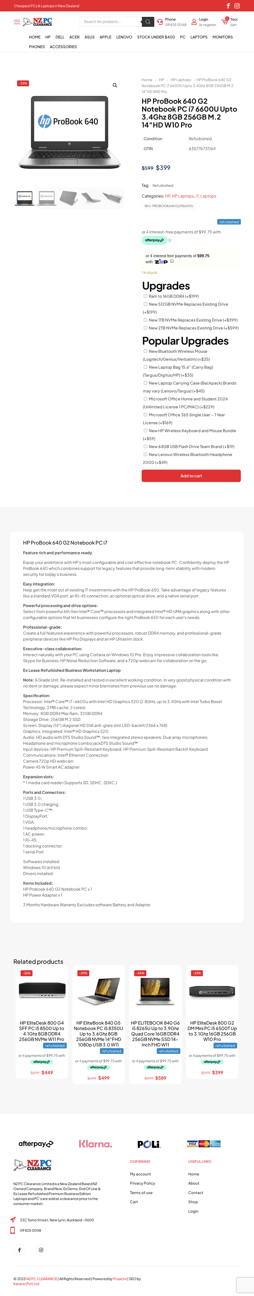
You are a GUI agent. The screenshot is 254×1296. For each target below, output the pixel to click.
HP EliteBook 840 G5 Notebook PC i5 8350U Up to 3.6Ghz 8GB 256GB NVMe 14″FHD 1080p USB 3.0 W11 (98, 1033)
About (193, 1183)
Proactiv (120, 1278)
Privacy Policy (142, 1183)
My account (140, 1173)
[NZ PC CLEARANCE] (21, 1250)
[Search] (148, 22)
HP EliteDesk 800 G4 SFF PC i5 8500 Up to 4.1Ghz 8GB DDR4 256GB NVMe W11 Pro (41, 1031)
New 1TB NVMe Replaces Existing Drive (193, 320)
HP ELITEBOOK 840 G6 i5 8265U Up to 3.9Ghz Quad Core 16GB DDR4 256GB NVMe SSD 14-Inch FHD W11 (155, 1033)
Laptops (208, 195)
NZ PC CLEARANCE (42, 1278)
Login (193, 1211)
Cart (134, 1201)
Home (147, 79)
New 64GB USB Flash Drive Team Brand (191, 446)
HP (161, 79)
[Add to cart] (59, 973)
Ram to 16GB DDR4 (174, 296)
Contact (195, 1192)
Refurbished (163, 185)
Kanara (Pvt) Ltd (26, 1283)
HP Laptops (181, 79)
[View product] (59, 984)
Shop (193, 1201)
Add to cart (191, 475)
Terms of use (141, 1192)
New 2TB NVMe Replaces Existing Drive (194, 327)
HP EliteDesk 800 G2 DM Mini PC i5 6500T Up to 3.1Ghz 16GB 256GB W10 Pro (212, 1031)
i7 (197, 195)
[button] (115, 85)
